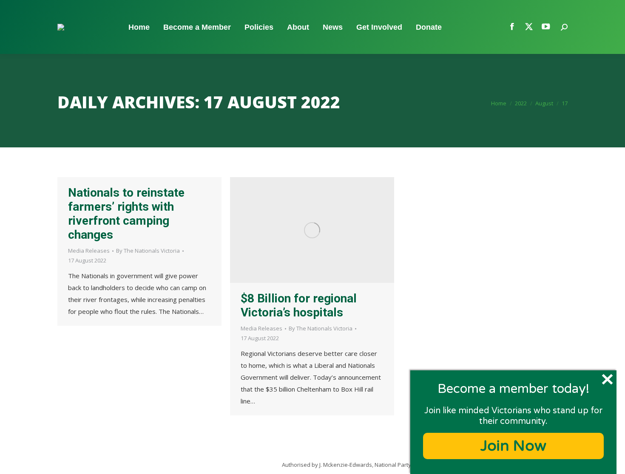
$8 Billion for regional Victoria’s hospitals (299, 305)
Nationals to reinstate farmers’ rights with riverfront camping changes (126, 214)
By (148, 250)
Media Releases (89, 250)
